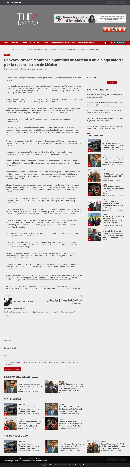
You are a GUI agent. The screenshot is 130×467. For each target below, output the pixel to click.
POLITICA (24, 43)
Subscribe (120, 43)
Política (7, 55)
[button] (111, 43)
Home (6, 43)
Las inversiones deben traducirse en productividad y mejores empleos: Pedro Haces (70, 424)
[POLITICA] (114, 2)
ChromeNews (74, 465)
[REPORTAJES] (118, 2)
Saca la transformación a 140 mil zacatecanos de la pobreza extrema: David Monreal (30, 424)
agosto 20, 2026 (66, 428)
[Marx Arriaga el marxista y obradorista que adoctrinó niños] (124, 2)
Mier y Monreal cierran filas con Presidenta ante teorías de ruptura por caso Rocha (30, 387)
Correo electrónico (11, 348)
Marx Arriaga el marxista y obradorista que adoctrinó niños (74, 43)
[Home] (108, 2)
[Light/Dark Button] (107, 43)
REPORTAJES (34, 43)
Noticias (20, 419)
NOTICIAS (14, 43)
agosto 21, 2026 (25, 428)
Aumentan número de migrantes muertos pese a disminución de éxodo (28, 409)
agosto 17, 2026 (66, 393)
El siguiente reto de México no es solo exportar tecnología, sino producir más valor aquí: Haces (113, 219)
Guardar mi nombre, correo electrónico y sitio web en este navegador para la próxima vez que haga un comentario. (42, 363)
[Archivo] (121, 2)
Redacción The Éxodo (13, 69)
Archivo (45, 43)
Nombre (7, 341)
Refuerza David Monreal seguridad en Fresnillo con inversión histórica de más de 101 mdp (105, 127)
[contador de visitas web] (114, 29)
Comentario (9, 315)
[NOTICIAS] (111, 2)
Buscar (92, 77)
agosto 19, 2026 (109, 210)
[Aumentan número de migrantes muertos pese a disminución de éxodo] (10, 409)
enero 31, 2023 (26, 69)
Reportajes (21, 404)
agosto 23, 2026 (25, 391)
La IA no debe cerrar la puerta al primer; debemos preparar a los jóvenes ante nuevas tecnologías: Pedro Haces (71, 387)
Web (5, 355)
